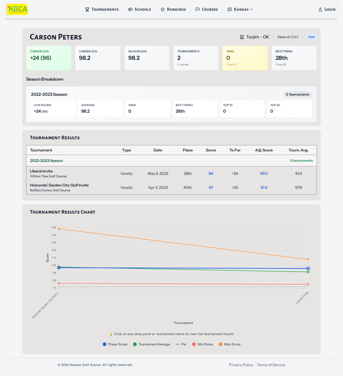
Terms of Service (271, 364)
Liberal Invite (41, 171)
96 (211, 173)
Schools (143, 9)
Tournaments (105, 9)
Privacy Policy (241, 364)
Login (330, 9)
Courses (210, 9)
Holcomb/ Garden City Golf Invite (59, 185)
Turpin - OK (257, 36)
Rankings (176, 9)
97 (211, 187)
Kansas (241, 9)
